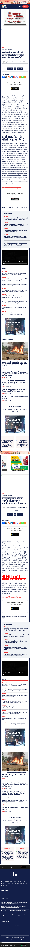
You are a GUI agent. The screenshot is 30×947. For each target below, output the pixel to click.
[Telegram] (15, 69)
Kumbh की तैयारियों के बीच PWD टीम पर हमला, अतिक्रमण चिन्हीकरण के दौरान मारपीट (15, 244)
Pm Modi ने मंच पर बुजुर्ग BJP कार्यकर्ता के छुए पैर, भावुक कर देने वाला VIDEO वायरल (14, 390)
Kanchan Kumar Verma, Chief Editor (17, 62)
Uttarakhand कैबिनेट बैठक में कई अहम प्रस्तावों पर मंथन (14, 308)
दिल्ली (3, 377)
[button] (3, 17)
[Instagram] (11, 939)
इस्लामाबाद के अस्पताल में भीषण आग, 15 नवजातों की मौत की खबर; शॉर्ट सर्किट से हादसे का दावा (16, 218)
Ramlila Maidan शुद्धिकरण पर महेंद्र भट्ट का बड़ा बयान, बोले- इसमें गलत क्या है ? (15, 231)
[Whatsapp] (22, 77)
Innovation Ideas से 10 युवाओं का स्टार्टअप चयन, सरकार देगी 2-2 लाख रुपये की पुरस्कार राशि (13, 313)
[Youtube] (21, 939)
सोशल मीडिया (25, 207)
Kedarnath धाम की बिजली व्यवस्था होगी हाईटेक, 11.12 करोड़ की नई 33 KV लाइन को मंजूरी (14, 302)
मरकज (12, 207)
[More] (25, 77)
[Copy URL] (21, 69)
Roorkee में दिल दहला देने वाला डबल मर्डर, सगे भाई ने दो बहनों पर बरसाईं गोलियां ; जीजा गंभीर (16, 224)
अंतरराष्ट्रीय (6, 216)
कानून (6, 207)
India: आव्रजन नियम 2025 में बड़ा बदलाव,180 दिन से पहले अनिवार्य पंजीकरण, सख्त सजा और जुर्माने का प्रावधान (15, 373)
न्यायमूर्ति (9, 207)
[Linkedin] (11, 77)
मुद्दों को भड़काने (16, 207)
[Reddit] (9, 77)
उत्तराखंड (6, 222)
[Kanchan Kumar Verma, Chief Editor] (4, 62)
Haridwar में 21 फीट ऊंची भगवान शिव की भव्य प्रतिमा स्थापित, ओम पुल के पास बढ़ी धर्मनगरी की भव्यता (15, 238)
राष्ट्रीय (3, 47)
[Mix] (20, 77)
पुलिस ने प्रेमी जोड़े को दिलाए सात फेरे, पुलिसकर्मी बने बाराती (22, 445)
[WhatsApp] (18, 69)
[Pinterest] (14, 77)
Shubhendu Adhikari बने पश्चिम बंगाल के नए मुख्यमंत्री (15, 397)
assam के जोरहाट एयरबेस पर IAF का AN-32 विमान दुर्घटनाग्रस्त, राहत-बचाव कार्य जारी (14, 364)
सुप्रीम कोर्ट (21, 207)
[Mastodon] (17, 77)
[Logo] (15, 874)
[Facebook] (8, 69)
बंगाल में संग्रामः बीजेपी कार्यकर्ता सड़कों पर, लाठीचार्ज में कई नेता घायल (7, 445)
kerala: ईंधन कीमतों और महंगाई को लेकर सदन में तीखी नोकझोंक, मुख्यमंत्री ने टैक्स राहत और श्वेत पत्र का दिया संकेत (13, 382)
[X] (11, 69)
